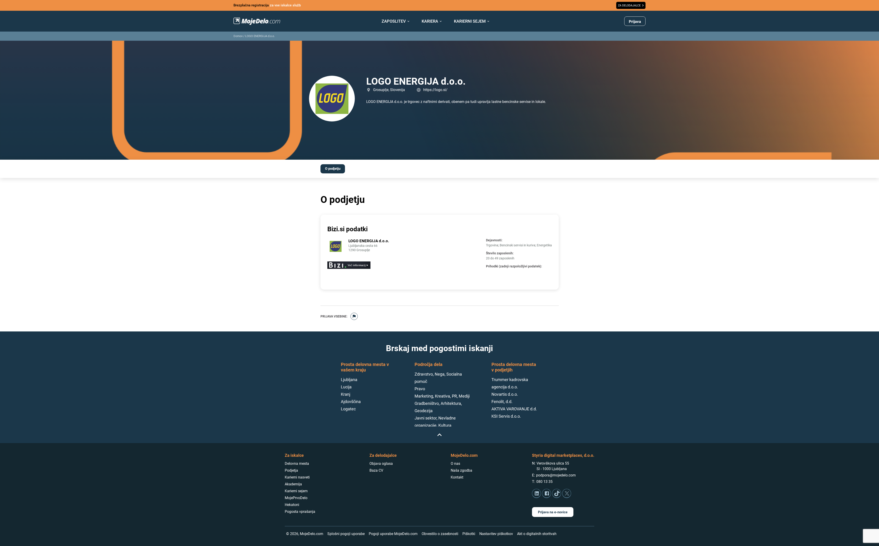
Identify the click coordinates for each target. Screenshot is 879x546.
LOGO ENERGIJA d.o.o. (260, 36)
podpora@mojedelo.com (556, 475)
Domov (238, 36)
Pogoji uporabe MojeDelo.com (393, 534)
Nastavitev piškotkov (496, 534)
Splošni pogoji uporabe (346, 534)
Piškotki (468, 534)
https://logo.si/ (435, 90)
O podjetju (332, 169)
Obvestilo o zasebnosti (440, 534)
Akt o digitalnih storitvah (536, 534)
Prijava (635, 21)
